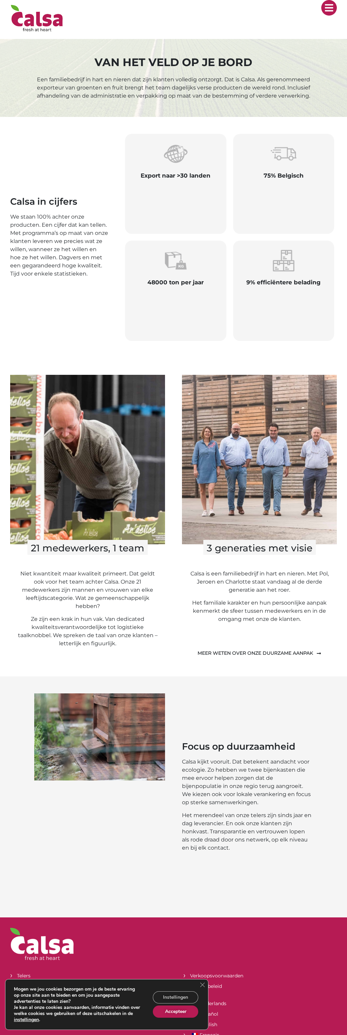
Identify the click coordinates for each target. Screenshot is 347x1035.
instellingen (26, 1020)
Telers (23, 976)
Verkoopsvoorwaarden (216, 976)
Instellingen (175, 997)
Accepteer (175, 1011)
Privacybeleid (206, 986)
